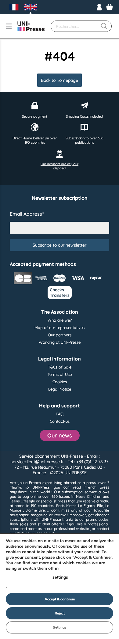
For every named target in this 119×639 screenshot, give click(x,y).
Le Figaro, (86, 505)
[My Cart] (109, 7)
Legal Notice (59, 389)
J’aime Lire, (36, 510)
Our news (59, 435)
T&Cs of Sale (59, 367)
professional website (71, 528)
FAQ (59, 413)
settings (60, 577)
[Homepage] (31, 26)
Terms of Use (60, 374)
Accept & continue (60, 599)
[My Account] (99, 7)
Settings (60, 627)
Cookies (59, 381)
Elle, (100, 505)
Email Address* (27, 214)
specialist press (54, 501)
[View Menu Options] (9, 26)
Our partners (59, 334)
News (80, 496)
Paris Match (66, 505)
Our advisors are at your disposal (59, 166)
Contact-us (60, 421)
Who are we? (60, 320)
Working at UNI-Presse (60, 342)
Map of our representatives (59, 327)
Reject (60, 613)
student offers (50, 524)
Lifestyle (28, 501)
